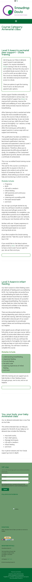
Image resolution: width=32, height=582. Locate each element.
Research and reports (24, 576)
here (13, 246)
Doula (5, 66)
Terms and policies (14, 578)
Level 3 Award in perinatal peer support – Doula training (15, 52)
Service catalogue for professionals (16, 575)
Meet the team (20, 573)
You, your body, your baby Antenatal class (15, 415)
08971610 (9, 559)
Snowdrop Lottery (13, 573)
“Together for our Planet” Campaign (11, 576)
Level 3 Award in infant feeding (14, 282)
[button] (16, 21)
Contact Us (20, 578)
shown (23, 99)
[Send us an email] (15, 0)
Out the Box (18, 571)
